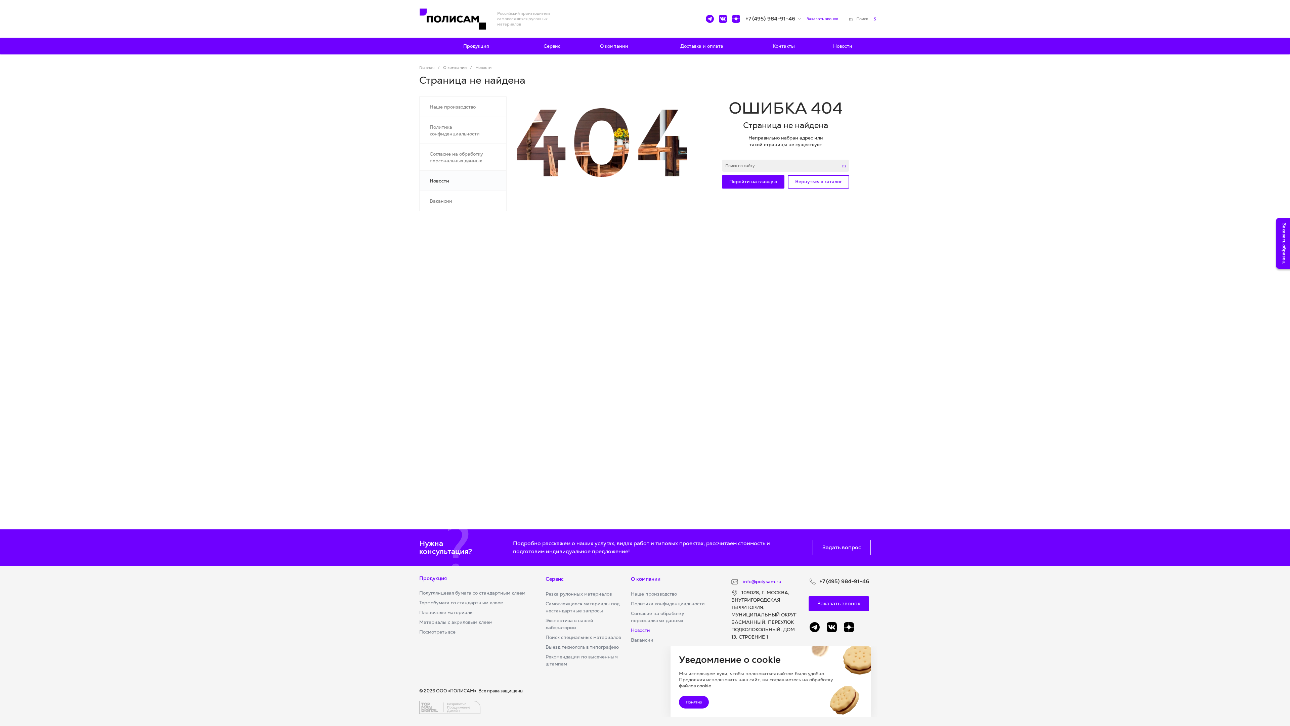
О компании (645, 579)
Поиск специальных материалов (583, 637)
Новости (640, 630)
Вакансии (642, 640)
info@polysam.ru (761, 581)
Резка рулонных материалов (579, 594)
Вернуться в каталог (818, 181)
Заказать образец (1284, 243)
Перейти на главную (753, 181)
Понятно (694, 702)
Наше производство (654, 594)
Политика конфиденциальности (668, 604)
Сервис (555, 579)
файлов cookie (695, 686)
